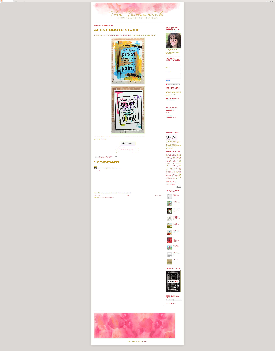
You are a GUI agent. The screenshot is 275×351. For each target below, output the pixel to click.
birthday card (171, 161)
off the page (173, 173)
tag (167, 177)
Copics (168, 157)
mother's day (171, 172)
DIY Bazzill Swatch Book (176, 231)
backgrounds (175, 160)
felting (173, 169)
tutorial (174, 177)
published (168, 175)
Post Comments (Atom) (108, 197)
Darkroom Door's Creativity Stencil (176, 239)
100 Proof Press (170, 154)
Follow (167, 112)
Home (128, 195)
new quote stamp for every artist (120, 35)
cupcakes (168, 166)
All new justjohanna (176, 224)
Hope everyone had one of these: (176, 210)
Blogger (144, 341)
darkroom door (107, 157)
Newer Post (97, 195)
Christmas (172, 155)
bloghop (168, 163)
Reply (99, 171)
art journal (173, 158)
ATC (180, 154)
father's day (177, 168)
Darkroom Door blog (138, 136)
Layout (179, 157)
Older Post (158, 195)
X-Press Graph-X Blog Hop (176, 203)
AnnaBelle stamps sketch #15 (176, 254)
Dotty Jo (100, 166)
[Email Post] (116, 156)
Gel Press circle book (176, 246)
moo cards (178, 171)
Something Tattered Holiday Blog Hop (176, 218)
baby (167, 160)
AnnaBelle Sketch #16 (176, 195)
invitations (169, 171)
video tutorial (170, 178)
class (174, 165)
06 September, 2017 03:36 (109, 166)
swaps (176, 175)
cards (100, 157)
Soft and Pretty (175, 260)
